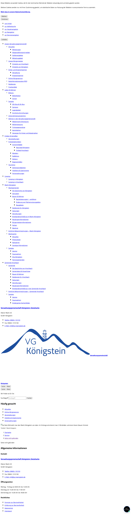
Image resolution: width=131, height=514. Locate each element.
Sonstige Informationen (20, 245)
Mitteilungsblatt (17, 58)
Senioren (15, 107)
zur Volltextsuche (10, 26)
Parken (14, 225)
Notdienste (12, 84)
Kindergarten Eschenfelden (21, 303)
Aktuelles (11, 46)
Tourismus (11, 164)
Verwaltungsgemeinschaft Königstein (20, 308)
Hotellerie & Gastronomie (20, 170)
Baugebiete (19, 205)
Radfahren (15, 156)
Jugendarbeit (16, 110)
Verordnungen (16, 213)
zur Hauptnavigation (11, 29)
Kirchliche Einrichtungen (20, 113)
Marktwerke (12, 233)
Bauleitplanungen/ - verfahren (26, 199)
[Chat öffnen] (127, 509)
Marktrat (15, 228)
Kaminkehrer (16, 130)
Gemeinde (11, 265)
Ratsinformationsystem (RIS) (17, 81)
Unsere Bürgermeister (15, 61)
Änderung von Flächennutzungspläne (28, 202)
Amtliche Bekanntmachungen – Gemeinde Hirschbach (26, 291)
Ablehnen (4, 16)
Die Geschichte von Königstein (22, 190)
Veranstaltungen (13, 138)
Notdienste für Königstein (20, 208)
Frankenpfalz (12, 87)
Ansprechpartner (17, 75)
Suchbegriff (4, 398)
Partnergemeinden (18, 259)
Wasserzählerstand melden (21, 52)
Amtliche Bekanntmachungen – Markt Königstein (24, 231)
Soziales (11, 101)
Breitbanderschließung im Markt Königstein (26, 216)
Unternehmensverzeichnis (17, 115)
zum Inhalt (8, 23)
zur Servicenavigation (12, 35)
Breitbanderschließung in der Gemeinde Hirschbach (29, 288)
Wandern (15, 153)
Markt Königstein (10, 184)
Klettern (15, 159)
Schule (14, 98)
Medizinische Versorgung (20, 121)
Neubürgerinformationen (20, 219)
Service (7, 435)
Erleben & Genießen (11, 136)
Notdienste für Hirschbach (20, 277)
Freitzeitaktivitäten (14, 141)
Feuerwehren (16, 254)
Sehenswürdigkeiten (19, 167)
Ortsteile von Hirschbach (20, 64)
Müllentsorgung (17, 124)
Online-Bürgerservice (15, 78)
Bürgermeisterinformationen (21, 222)
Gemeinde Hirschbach (12, 262)
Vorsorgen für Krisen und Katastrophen (25, 133)
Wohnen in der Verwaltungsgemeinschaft (21, 118)
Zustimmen (5, 19)
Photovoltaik (16, 239)
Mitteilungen (16, 49)
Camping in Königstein (15, 179)
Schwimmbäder (17, 144)
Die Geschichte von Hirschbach (22, 268)
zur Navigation (9, 32)
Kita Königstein (17, 256)
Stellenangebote (17, 55)
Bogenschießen (17, 161)
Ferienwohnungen (18, 173)
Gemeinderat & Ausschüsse (21, 271)
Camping (7, 176)
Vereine (14, 251)
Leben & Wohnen (10, 89)
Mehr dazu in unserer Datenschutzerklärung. (15, 11)
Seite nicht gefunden (11, 438)
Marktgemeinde (13, 187)
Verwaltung (16, 72)
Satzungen (15, 210)
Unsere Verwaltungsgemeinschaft (16, 43)
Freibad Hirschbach (22, 150)
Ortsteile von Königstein (20, 66)
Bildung (10, 92)
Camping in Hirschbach (15, 182)
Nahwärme (15, 242)
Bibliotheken (16, 95)
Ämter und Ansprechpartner (17, 69)
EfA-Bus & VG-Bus (18, 104)
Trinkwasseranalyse (18, 127)
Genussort (15, 193)
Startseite (8, 432)
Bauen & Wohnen (18, 196)
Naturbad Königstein (23, 147)
